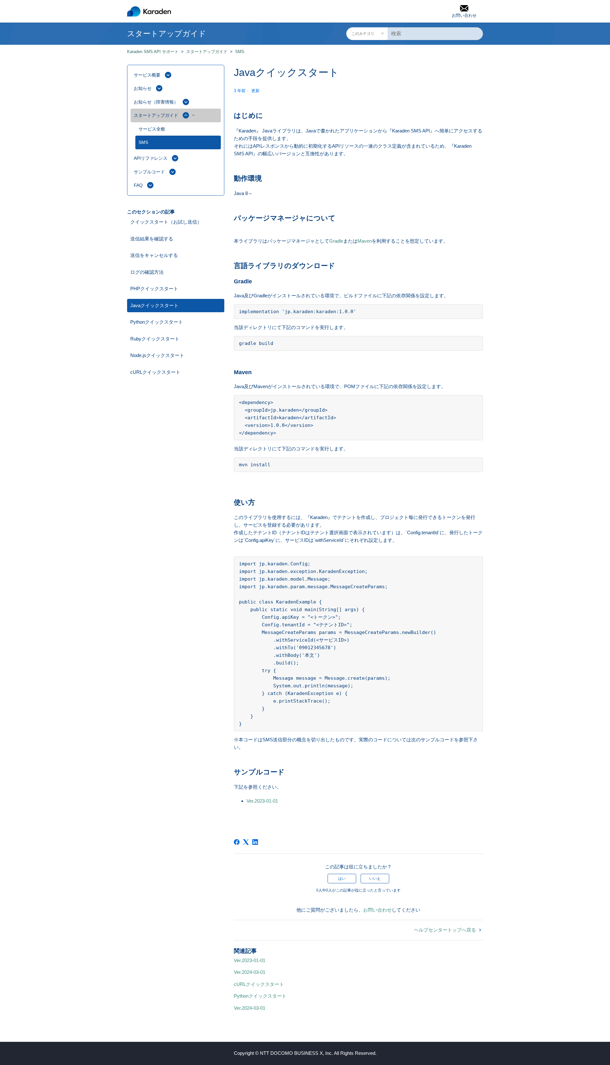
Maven (364, 241)
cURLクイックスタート (155, 372)
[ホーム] (149, 11)
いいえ (375, 878)
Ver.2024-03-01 (249, 972)
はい (342, 878)
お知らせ (143, 88)
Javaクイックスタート (154, 305)
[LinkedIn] (255, 842)
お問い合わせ (377, 910)
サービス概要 (147, 75)
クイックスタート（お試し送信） (166, 222)
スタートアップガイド (206, 51)
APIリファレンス (150, 158)
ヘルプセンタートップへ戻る (445, 930)
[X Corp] (246, 842)
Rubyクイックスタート (155, 338)
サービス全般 (152, 128)
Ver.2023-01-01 (262, 801)
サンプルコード (149, 171)
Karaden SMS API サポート (153, 51)
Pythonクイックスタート (156, 322)
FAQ (138, 185)
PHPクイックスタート (154, 288)
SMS (239, 51)
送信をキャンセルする (154, 255)
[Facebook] (237, 842)
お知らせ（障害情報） (156, 101)
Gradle (336, 241)
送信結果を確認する (151, 238)
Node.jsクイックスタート (157, 355)
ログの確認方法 (147, 272)
